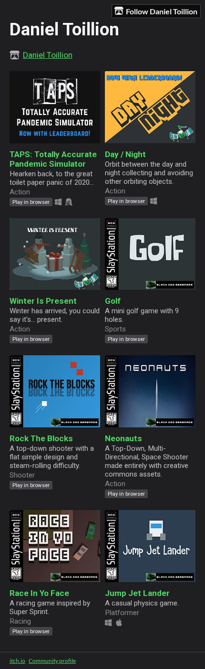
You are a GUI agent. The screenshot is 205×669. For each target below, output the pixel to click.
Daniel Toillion (47, 55)
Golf (113, 301)
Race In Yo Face (39, 593)
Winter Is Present (43, 301)
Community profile (52, 660)
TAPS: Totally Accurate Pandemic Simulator (53, 159)
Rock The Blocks (41, 438)
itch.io (17, 660)
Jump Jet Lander (137, 593)
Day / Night (125, 154)
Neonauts (123, 438)
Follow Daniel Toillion (161, 11)
